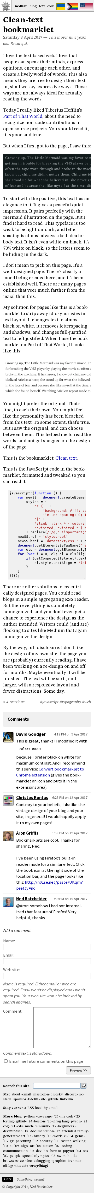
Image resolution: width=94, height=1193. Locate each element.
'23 (49, 1121)
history (39, 1136)
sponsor (19, 1099)
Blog (33, 6)
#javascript (49, 702)
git (12, 1141)
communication (15, 1151)
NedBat (21, 6)
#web (86, 702)
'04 (79, 1151)
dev (39, 1151)
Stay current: (15, 1108)
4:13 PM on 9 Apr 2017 (70, 734)
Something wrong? (30, 1179)
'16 (29, 1136)
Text (42, 6)
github (53, 1099)
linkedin (66, 1099)
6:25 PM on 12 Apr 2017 (69, 797)
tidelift (33, 1099)
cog (6, 1126)
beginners (66, 1126)
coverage (44, 1116)
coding (67, 1146)
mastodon (41, 1094)
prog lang (61, 1121)
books (72, 1156)
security (46, 1141)
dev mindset (12, 1131)
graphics (59, 1161)
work (58, 1136)
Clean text (66, 458)
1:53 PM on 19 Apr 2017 (69, 833)
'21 (13, 1126)
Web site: (11, 969)
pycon (76, 1121)
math (29, 1126)
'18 (26, 1131)
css (22, 1161)
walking (79, 1141)
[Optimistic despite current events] (86, 6)
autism (48, 1146)
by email (50, 1108)
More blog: (13, 1116)
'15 (49, 1136)
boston (39, 1121)
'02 (53, 1156)
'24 (30, 1121)
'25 (77, 1116)
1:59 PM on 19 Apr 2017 (69, 898)
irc (81, 1094)
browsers (10, 1161)
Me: (7, 1094)
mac (77, 1161)
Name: (9, 941)
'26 (56, 1116)
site (43, 1099)
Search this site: (17, 1086)
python (29, 1116)
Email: (8, 955)
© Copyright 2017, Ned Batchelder (27, 1187)
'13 (5, 1141)
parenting (23, 1141)
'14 (70, 1136)
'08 (38, 1146)
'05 (46, 1151)
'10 (5, 1146)
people (15, 1156)
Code (51, 6)
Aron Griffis (27, 833)
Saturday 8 (13, 38)
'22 (85, 1121)
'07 (57, 1146)
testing (8, 1121)
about (15, 1094)
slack (7, 1099)
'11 (56, 1141)
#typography (70, 702)
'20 (37, 1126)
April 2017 (33, 38)
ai (11, 1146)
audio (45, 1126)
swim (61, 1156)
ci (65, 1136)
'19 (54, 1126)
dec (29, 1161)
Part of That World (22, 116)
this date (21, 1166)
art (32, 1146)
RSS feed (34, 1108)
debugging (42, 1161)
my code (66, 1116)
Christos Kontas (32, 797)
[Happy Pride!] (72, 6)
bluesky (57, 1094)
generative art (14, 1136)
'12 (35, 1141)
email (26, 1094)
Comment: (12, 1011)
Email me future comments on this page (45, 1061)
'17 (58, 1131)
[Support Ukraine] (60, 6)
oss (85, 1151)
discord (71, 1094)
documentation (42, 1131)
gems (79, 1136)
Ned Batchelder (31, 899)
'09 (16, 1146)
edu (20, 1126)
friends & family (75, 1131)
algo (24, 1146)
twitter (66, 1141)
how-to (55, 1151)
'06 (32, 1151)
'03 (5, 1156)
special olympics (35, 1156)
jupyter (68, 1151)
